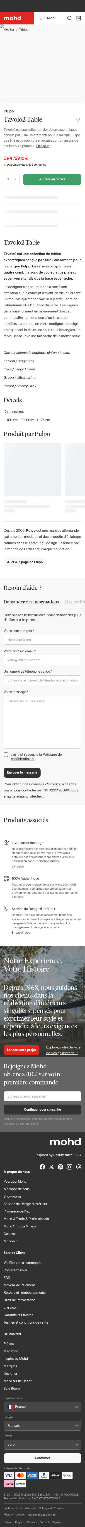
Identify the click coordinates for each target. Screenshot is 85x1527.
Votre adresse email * (20, 651)
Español (57, 1522)
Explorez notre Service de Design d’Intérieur (63, 1050)
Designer (10, 1373)
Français (32, 1522)
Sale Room (12, 1388)
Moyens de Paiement (19, 1285)
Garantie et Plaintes (18, 1315)
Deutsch (45, 1522)
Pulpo (9, 111)
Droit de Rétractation (19, 1300)
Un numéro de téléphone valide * (28, 671)
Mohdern (10, 1241)
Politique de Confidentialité (20, 1508)
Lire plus (42, 145)
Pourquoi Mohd (15, 1181)
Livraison (18, 866)
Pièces (9, 1343)
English (19, 1522)
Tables (23, 29)
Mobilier (9, 29)
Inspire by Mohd (16, 1358)
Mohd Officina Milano (20, 1226)
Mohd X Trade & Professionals (26, 1218)
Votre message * (16, 691)
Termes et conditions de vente (26, 1322)
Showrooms (12, 1196)
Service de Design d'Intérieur (25, 1203)
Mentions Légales (14, 1514)
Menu (51, 18)
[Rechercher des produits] (69, 18)
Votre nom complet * (19, 630)
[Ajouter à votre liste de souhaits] (78, 119)
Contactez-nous (15, 1270)
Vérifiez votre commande (22, 1262)
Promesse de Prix (17, 1211)
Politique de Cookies (51, 1508)
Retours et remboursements (25, 1292)
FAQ (7, 1277)
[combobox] (8, 1407)
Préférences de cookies (41, 1515)
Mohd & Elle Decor (18, 1381)
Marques (10, 1366)
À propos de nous (16, 1188)
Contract (10, 1233)
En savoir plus (21, 932)
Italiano (8, 1522)
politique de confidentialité (21, 1124)
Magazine (11, 1351)
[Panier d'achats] (78, 18)
